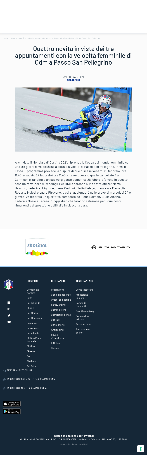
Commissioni (58, 309)
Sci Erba (31, 366)
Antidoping (57, 329)
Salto (29, 297)
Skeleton (31, 351)
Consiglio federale (61, 294)
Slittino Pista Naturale (34, 339)
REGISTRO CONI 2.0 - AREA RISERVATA (27, 388)
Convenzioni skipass (82, 318)
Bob (29, 356)
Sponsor (55, 347)
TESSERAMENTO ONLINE (19, 370)
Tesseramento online (83, 331)
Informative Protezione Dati (73, 444)
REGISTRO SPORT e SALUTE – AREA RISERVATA (31, 379)
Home (5, 38)
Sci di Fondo (33, 302)
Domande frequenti (81, 304)
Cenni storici (58, 324)
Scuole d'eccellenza (57, 336)
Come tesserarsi (85, 289)
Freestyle (32, 322)
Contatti (55, 319)
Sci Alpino (73, 80)
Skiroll (30, 307)
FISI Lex (55, 342)
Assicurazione (83, 324)
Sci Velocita (33, 332)
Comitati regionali (61, 314)
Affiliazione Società (82, 296)
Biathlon (31, 361)
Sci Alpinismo (34, 317)
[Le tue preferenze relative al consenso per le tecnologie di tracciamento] (140, 448)
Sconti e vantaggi (85, 311)
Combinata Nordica (33, 291)
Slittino (31, 346)
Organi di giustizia (61, 299)
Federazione (57, 289)
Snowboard (33, 327)
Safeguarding (58, 304)
